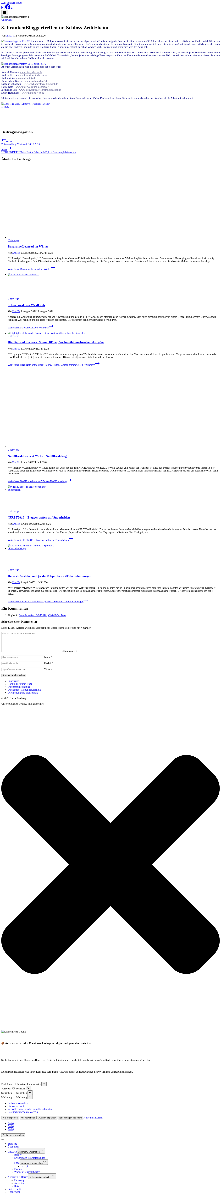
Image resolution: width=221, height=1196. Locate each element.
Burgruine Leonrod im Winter (28, 246)
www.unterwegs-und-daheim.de (32, 86)
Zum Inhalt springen (11, 2)
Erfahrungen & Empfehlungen (29, 1157)
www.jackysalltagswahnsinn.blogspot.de (40, 89)
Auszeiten (19, 1183)
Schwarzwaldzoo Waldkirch (26, 305)
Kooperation (14, 1191)
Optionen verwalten (18, 1103)
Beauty (18, 1155)
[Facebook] (7, 8)
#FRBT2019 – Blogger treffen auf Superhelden (39, 517)
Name (48, 657)
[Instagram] (3, 8)
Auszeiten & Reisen (18, 1177)
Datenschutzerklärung (19, 686)
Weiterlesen (29, 269)
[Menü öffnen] (4, 12)
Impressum (13, 681)
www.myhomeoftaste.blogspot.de (41, 84)
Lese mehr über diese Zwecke (23, 1112)
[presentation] (114, 202)
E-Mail (48, 663)
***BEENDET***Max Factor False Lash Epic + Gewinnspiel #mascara (38, 151)
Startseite (12, 1143)
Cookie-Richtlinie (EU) (20, 684)
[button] (110, 864)
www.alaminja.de (27, 78)
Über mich (13, 1146)
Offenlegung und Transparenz (23, 692)
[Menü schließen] (2, 1139)
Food (17, 1162)
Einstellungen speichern (70, 1118)
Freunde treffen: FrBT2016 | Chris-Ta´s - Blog (42, 615)
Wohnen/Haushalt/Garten (27, 1172)
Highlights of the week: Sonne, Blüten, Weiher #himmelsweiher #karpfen (56, 342)
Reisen (17, 1186)
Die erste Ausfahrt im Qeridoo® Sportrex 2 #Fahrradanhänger (49, 576)
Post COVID (14, 1189)
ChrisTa (10, 35)
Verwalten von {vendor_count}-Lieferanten (30, 1109)
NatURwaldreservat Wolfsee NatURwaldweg (37, 456)
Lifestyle (12, 1151)
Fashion (18, 1169)
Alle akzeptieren (10, 1118)
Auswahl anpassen (47, 1118)
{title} (11, 1123)
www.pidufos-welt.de (33, 92)
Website (48, 669)
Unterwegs (6, 19)
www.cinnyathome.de (31, 72)
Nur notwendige (28, 1118)
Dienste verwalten (17, 1106)
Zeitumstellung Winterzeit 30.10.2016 (20, 142)
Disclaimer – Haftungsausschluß (24, 689)
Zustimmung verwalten (13, 1135)
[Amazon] (11, 8)
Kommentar (70, 651)
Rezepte (25, 1166)
